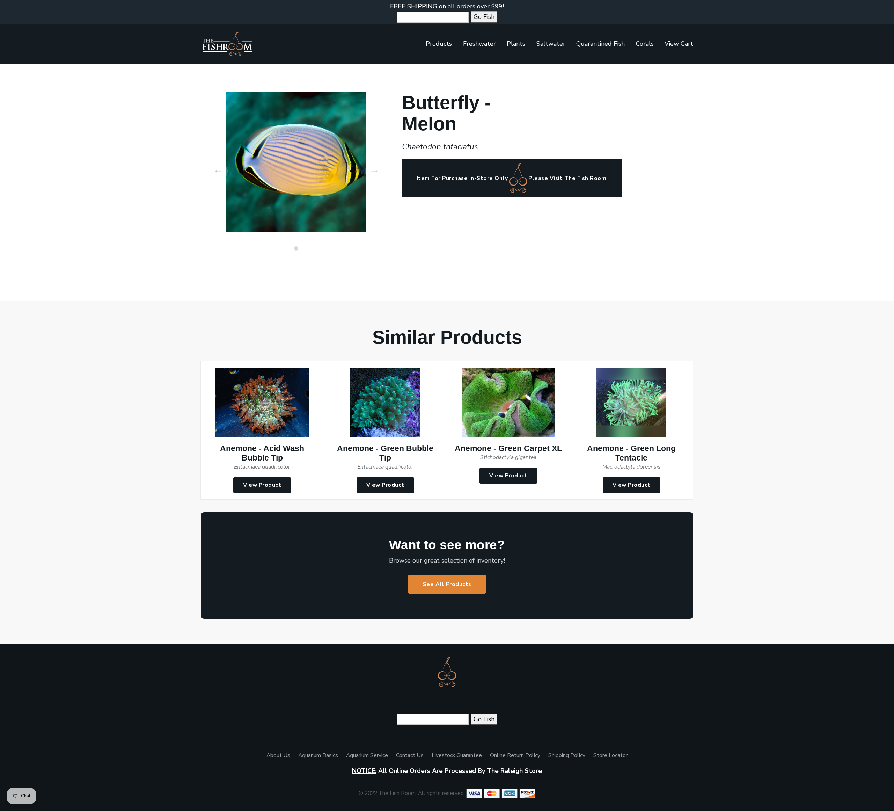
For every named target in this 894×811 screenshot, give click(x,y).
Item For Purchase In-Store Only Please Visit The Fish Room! (512, 178)
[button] (296, 248)
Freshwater (479, 43)
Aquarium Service (367, 755)
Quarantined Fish (600, 43)
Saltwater (550, 43)
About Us (278, 755)
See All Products (447, 584)
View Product (262, 485)
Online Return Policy (515, 755)
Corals (645, 43)
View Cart (679, 43)
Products (439, 43)
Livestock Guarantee (457, 755)
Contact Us (410, 755)
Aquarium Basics (318, 755)
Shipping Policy (566, 755)
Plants (516, 43)
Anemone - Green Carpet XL (508, 448)
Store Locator (610, 755)
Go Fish (484, 17)
